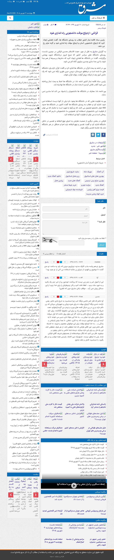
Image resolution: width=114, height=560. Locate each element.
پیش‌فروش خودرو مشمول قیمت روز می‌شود (62, 371)
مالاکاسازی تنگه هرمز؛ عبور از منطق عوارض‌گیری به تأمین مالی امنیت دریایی (25, 454)
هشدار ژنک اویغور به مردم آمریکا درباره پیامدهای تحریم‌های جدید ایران (24, 372)
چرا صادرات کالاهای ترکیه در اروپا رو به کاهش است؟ (24, 426)
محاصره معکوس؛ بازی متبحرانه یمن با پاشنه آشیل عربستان (25, 229)
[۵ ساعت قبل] (74, 395)
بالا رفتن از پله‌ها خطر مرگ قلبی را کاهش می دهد (35, 504)
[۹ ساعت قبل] (74, 418)
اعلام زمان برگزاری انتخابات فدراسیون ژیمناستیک (25, 354)
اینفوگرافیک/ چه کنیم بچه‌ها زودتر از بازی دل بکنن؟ (23, 500)
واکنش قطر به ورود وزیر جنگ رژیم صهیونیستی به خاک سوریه (26, 50)
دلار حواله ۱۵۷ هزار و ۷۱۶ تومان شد (91, 451)
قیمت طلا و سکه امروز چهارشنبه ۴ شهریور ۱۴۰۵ (87, 447)
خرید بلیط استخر (70, 185)
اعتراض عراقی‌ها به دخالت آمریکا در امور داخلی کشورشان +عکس (24, 336)
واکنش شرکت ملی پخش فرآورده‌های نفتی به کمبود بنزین (74, 407)
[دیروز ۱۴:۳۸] (99, 360)
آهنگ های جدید (74, 180)
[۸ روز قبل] (48, 361)
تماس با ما (19, 2)
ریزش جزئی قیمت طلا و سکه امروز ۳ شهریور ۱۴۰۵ (86, 461)
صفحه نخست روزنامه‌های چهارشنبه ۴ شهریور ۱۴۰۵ (53, 541)
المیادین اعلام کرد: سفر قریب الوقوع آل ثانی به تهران (24, 128)
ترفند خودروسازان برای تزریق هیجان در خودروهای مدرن (88, 373)
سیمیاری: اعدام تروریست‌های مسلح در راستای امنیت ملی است (24, 189)
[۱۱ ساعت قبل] (74, 485)
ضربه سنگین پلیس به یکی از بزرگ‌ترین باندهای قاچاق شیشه (35, 168)
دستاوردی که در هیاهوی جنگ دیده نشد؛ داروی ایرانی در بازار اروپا (24, 296)
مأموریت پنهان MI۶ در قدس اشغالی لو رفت (24, 247)
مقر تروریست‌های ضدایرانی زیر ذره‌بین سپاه (24, 109)
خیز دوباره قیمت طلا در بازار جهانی (92, 472)
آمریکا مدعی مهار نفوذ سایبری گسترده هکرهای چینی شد (25, 378)
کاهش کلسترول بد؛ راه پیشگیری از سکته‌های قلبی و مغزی (11, 501)
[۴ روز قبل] (74, 361)
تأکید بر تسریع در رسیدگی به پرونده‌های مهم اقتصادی (24, 433)
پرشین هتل (58, 180)
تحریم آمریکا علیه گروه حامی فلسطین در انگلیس (24, 402)
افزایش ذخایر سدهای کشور (74, 427)
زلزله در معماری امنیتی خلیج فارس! (25, 443)
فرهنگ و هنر (97, 17)
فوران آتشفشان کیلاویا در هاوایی (25, 325)
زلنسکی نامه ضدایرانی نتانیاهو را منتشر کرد (98, 406)
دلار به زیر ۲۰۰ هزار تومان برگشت (92, 454)
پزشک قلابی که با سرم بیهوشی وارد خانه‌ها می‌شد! (29, 167)
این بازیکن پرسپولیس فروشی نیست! (95, 512)
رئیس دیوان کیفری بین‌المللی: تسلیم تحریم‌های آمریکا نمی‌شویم (25, 366)
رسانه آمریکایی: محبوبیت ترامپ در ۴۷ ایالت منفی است (25, 274)
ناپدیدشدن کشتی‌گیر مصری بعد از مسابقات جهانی (26, 439)
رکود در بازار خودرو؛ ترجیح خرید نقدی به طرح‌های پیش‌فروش (100, 372)
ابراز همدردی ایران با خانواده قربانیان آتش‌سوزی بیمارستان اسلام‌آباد (25, 280)
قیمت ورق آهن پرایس (95, 189)
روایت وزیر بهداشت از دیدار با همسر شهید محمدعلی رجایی (25, 195)
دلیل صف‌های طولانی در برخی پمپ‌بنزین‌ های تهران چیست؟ (96, 430)
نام (104, 207)
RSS (35, 2)
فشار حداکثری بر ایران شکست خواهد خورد (25, 302)
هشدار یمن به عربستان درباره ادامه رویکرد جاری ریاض (26, 211)
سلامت (35, 474)
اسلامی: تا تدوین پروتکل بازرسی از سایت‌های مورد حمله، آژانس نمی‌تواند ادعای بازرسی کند (24, 386)
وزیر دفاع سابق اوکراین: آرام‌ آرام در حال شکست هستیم (24, 78)
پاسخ (46, 262)
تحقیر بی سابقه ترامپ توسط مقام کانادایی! (26, 122)
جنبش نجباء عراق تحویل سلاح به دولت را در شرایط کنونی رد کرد (24, 414)
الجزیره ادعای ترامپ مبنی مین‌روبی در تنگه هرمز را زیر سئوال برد (25, 205)
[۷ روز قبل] (61, 359)
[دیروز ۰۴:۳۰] (86, 361)
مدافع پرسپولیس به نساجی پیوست (25, 468)
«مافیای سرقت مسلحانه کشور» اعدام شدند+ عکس (52, 429)
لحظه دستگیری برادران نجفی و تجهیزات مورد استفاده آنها (81, 484)
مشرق (95, 51)
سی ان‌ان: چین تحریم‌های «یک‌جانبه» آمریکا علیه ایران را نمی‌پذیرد (25, 320)
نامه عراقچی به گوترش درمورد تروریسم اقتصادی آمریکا (24, 308)
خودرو (103, 349)
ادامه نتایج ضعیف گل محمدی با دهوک (24, 264)
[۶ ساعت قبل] (52, 395)
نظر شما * (101, 221)
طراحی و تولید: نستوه (57, 556)
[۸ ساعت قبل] (95, 418)
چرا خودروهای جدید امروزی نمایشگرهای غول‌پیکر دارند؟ (48, 371)
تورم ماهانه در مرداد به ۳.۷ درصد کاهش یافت (24, 259)
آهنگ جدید (99, 185)
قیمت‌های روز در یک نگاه (96, 440)
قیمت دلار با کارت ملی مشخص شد (53, 406)
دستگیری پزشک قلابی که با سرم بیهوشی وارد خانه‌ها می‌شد (11, 168)
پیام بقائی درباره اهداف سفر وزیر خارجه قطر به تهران (24, 235)
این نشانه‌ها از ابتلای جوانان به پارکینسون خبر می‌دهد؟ (17, 501)
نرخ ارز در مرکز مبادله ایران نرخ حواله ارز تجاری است (24, 464)
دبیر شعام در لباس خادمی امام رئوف (24, 398)
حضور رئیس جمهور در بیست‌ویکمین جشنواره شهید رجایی (98, 542)
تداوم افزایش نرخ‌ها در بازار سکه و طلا (91, 465)
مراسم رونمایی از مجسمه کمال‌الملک (75, 541)
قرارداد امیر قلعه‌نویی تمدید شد (52, 512)
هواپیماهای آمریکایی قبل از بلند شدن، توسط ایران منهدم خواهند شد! (24, 223)
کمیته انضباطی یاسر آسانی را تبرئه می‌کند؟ (22, 55)
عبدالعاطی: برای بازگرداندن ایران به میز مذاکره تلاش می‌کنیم (24, 116)
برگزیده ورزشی (100, 491)
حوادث (36, 141)
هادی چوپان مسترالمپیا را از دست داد (74, 512)
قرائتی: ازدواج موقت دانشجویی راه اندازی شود (74, 33)
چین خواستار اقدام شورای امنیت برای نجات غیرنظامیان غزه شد (25, 342)
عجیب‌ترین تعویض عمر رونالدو (26, 45)
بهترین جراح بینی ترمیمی (94, 180)
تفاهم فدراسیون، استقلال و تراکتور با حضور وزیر (25, 408)
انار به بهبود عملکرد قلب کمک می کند (29, 499)
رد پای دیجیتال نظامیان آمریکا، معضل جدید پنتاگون (25, 420)
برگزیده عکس (101, 520)
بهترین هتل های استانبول (94, 176)
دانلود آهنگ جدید (54, 176)
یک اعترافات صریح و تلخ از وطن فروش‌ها (22, 88)
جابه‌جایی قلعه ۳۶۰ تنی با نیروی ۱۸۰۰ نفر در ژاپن (23, 59)
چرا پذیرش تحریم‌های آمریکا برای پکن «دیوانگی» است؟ (25, 348)
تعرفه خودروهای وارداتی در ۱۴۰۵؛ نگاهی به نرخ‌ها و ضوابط (75, 373)
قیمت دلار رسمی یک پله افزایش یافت (91, 468)
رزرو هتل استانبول (72, 176)
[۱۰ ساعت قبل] (52, 501)
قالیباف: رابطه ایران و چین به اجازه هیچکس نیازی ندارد (26, 253)
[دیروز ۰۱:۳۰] (29, 489)
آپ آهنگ (100, 171)
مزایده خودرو (86, 185)
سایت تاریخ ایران (73, 171)
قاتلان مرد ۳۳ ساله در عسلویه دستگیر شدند (24, 134)
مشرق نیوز (86, 7)
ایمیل (103, 214)
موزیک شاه (88, 171)
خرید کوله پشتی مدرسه (95, 194)
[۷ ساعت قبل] (95, 530)
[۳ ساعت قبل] (95, 395)
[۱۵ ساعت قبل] (52, 530)
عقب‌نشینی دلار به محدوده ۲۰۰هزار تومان (89, 458)
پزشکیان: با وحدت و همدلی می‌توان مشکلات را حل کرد (25, 393)
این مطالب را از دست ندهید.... (94, 385)
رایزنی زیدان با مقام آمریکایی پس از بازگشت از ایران (25, 84)
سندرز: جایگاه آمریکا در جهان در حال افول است (23, 268)
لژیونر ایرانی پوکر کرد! (29, 459)
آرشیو (28, 2)
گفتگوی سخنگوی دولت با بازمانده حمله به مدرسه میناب (23, 217)
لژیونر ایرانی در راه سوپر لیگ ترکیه (25, 95)
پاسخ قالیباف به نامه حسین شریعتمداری (23, 99)
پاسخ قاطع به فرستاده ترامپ (27, 36)
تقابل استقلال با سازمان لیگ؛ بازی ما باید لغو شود (24, 330)
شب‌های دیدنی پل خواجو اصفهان (25, 291)
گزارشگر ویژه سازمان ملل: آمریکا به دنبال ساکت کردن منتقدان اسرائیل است (23, 241)
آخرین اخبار (34, 183)
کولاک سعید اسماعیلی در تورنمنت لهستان (22, 200)
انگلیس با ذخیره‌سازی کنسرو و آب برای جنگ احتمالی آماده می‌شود (24, 314)
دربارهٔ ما (10, 2)
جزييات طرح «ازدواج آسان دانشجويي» (90, 163)
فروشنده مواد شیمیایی (74, 189)
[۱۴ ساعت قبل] (52, 418)
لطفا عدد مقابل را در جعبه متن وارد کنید (92, 238)
